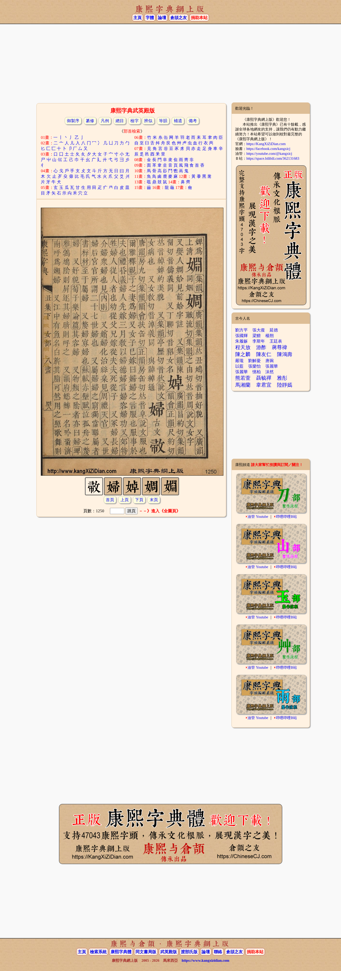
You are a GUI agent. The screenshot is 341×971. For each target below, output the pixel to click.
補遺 (178, 120)
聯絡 (218, 951)
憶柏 (256, 371)
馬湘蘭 (243, 385)
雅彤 (282, 378)
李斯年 (258, 341)
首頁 (110, 499)
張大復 (258, 330)
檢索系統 (98, 951)
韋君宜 (263, 385)
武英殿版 (168, 951)
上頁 (124, 499)
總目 (120, 120)
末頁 (154, 499)
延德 (274, 330)
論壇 (162, 17)
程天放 (243, 347)
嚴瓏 (239, 360)
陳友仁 (263, 354)
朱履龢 (241, 341)
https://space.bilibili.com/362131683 (272, 158)
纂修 (90, 120)
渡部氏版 (189, 951)
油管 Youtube (258, 517)
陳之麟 (243, 354)
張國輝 (241, 335)
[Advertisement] (170, 65)
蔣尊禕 (279, 347)
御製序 (73, 120)
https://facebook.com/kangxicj (268, 149)
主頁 (137, 17)
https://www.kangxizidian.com (205, 960)
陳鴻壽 (284, 354)
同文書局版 (145, 951)
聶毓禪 (263, 378)
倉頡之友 (178, 17)
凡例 (105, 120)
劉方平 (241, 330)
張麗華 (271, 366)
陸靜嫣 (284, 385)
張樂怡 (254, 366)
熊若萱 (243, 378)
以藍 (239, 366)
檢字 (134, 120)
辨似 (148, 120)
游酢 (261, 347)
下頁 (139, 499)
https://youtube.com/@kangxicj (269, 154)
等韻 (163, 120)
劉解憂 (254, 360)
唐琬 (269, 360)
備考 (193, 120)
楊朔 (269, 335)
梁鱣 (256, 335)
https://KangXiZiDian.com (266, 144)
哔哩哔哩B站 (286, 517)
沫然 (269, 371)
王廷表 (276, 341)
